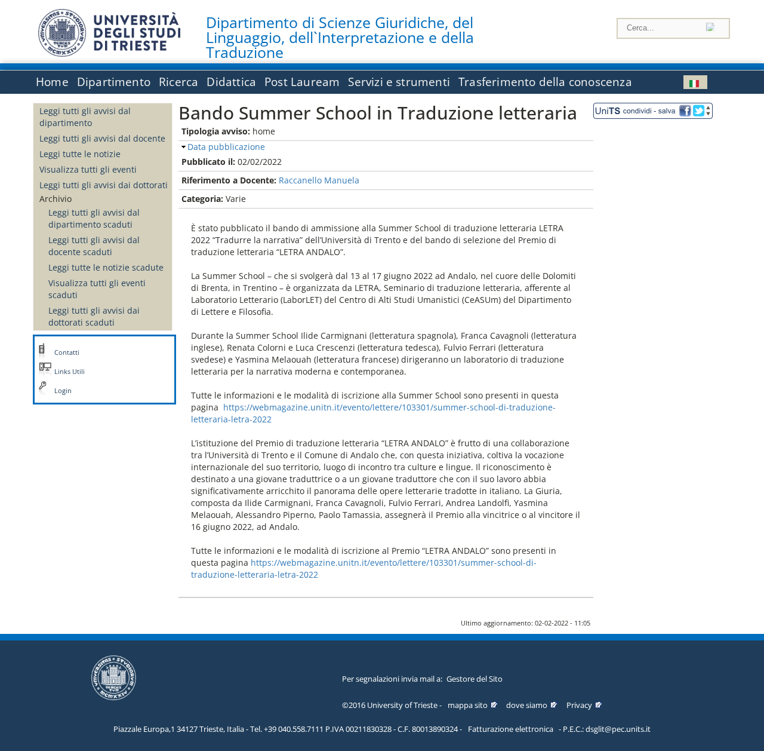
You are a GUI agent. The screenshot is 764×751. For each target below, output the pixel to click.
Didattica (231, 82)
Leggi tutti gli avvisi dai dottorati (103, 185)
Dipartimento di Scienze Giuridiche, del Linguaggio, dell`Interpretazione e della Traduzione (340, 37)
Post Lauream (302, 82)
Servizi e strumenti (399, 82)
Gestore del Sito (474, 678)
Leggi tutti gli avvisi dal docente (102, 138)
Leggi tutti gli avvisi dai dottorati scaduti (94, 316)
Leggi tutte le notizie (80, 154)
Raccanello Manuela (319, 180)
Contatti (66, 352)
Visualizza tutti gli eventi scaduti (97, 289)
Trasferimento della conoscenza (545, 82)
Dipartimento (113, 82)
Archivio (55, 198)
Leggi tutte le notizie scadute (106, 267)
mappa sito (468, 705)
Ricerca (178, 82)
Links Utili (69, 371)
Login (63, 391)
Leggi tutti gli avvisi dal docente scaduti (94, 246)
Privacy (579, 705)
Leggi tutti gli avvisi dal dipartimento (85, 116)
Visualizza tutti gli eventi (88, 169)
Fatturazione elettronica (510, 729)
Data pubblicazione (226, 146)
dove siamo (526, 705)
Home (52, 82)
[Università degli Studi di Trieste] (109, 53)
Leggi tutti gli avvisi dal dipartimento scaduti (94, 218)
